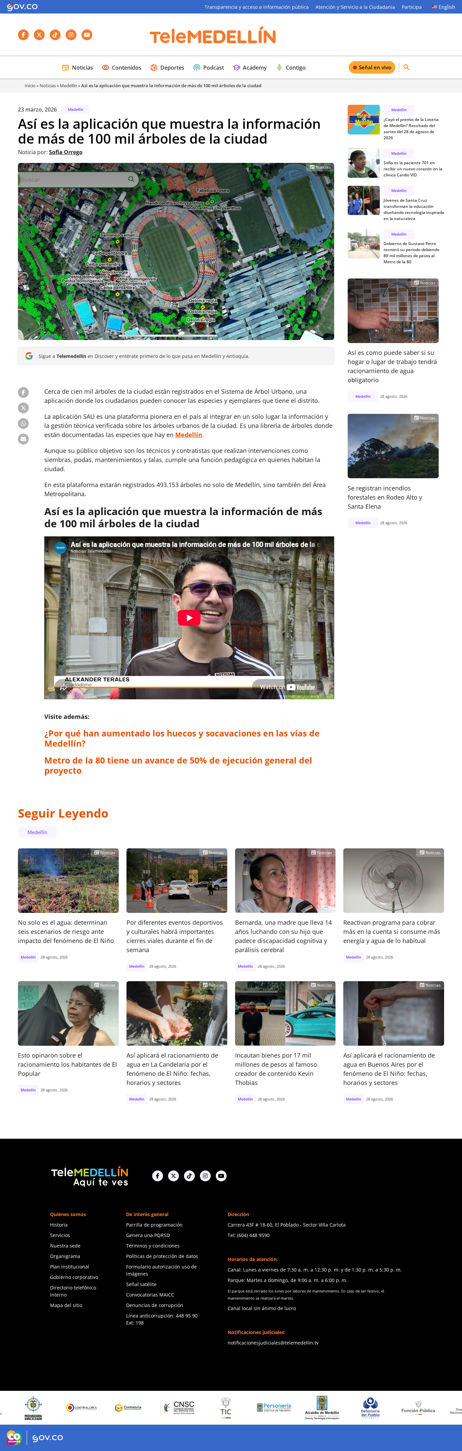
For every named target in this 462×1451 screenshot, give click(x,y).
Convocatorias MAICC (150, 1294)
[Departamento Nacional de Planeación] (410, 1408)
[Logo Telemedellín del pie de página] (89, 1176)
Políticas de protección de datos (162, 1256)
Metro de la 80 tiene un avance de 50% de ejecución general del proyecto (178, 765)
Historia (59, 1225)
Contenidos (121, 68)
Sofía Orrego (66, 152)
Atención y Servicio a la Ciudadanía (355, 7)
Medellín (68, 85)
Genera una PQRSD (148, 1235)
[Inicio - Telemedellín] (213, 34)
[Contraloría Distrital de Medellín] (73, 1407)
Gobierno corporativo (74, 1277)
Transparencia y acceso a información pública (257, 7)
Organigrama (65, 1256)
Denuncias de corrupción (154, 1305)
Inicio (30, 85)
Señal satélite (141, 1284)
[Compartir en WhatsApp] (23, 423)
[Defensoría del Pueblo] (314, 1408)
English (447, 6)
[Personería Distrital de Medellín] (218, 1407)
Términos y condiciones (153, 1245)
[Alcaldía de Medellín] (266, 1408)
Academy (249, 68)
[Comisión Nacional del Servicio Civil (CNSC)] (121, 1407)
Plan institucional (69, 1266)
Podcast (208, 68)
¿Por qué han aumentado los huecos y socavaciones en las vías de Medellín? (182, 738)
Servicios (60, 1235)
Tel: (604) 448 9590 (249, 1235)
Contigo (290, 68)
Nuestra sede (65, 1245)
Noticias (77, 68)
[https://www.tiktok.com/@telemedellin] (189, 1175)
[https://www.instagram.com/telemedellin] (205, 1175)
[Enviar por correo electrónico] (23, 439)
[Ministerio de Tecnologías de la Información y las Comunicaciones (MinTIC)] (170, 1408)
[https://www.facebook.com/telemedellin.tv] (157, 1175)
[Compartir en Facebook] (23, 392)
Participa (412, 7)
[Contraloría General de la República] (25, 1407)
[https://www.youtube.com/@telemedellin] (221, 1175)
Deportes (167, 68)
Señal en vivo (375, 67)
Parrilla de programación (154, 1225)
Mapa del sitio (66, 1305)
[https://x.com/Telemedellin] (173, 1175)
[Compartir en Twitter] (23, 408)
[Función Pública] (362, 1408)
